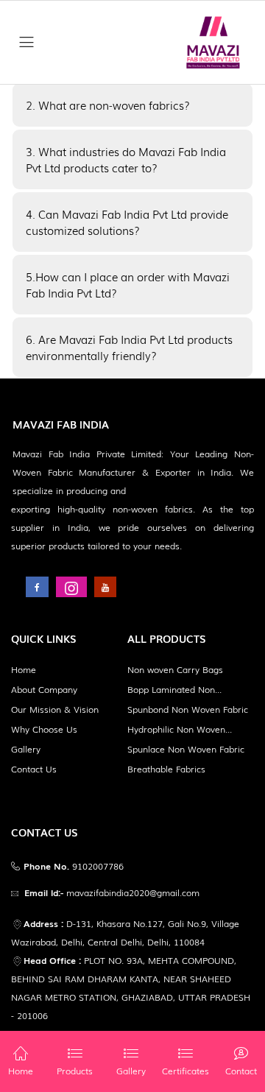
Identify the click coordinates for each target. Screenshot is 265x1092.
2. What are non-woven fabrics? (108, 104)
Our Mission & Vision (55, 709)
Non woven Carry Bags (175, 669)
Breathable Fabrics (166, 768)
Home (23, 669)
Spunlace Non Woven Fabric (185, 748)
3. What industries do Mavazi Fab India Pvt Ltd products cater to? (126, 159)
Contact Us (34, 768)
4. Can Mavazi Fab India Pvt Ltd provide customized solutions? (127, 222)
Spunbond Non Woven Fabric (187, 709)
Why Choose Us (44, 729)
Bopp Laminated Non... (174, 689)
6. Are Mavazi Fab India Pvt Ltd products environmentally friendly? (129, 347)
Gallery (25, 748)
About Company (44, 689)
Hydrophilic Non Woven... (179, 729)
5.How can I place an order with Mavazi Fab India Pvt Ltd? (128, 284)
